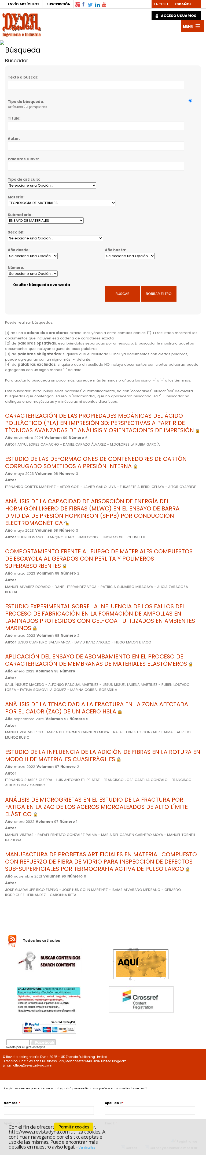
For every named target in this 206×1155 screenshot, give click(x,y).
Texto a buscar (22, 77)
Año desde (18, 250)
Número (15, 267)
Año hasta (115, 250)
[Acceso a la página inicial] (21, 24)
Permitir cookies (73, 1127)
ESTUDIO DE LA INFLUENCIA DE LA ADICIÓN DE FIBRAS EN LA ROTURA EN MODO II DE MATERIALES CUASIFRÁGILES (102, 755)
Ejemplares (37, 106)
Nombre (10, 1103)
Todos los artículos (41, 940)
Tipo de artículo (23, 179)
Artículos (15, 106)
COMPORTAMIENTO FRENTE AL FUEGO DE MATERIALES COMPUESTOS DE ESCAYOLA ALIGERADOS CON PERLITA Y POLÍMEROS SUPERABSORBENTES (99, 558)
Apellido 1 (113, 1103)
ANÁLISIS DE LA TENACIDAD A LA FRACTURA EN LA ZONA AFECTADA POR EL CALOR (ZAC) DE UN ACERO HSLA (96, 707)
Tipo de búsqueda (25, 101)
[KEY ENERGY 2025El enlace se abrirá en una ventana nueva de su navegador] (65, 41)
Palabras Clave (23, 159)
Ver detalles (87, 1147)
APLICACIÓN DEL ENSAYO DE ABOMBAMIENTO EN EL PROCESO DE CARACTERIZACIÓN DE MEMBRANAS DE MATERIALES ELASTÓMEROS (97, 660)
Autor (13, 138)
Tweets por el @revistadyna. (25, 1047)
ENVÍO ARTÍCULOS (23, 4)
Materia (15, 197)
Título (13, 118)
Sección (15, 232)
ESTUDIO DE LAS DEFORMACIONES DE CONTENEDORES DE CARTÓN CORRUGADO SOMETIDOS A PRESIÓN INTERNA (96, 462)
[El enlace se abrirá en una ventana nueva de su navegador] (77, 4)
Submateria (19, 214)
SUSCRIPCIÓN (58, 4)
